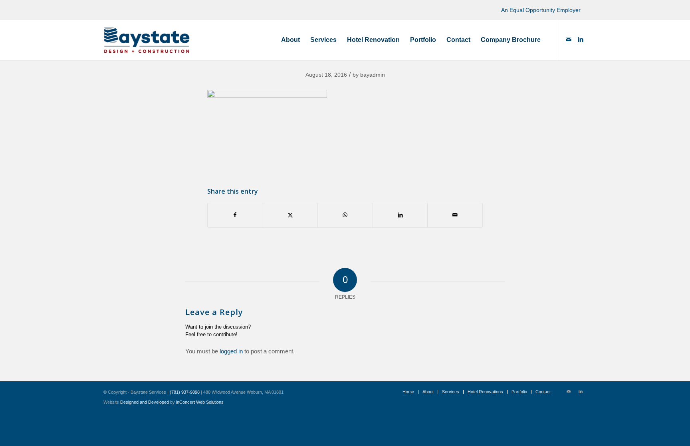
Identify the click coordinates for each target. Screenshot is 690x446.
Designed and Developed (144, 402)
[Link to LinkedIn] (581, 40)
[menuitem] (290, 40)
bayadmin (372, 74)
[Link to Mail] (569, 40)
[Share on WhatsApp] (345, 215)
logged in (231, 351)
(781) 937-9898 (185, 392)
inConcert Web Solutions (200, 402)
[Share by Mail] (455, 215)
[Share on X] (290, 215)
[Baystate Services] (146, 40)
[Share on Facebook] (235, 215)
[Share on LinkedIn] (400, 215)
